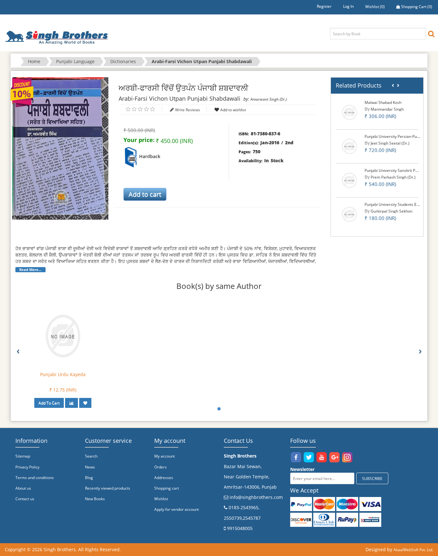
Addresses (163, 477)
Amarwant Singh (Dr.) (268, 99)
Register (324, 6)
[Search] (431, 33)
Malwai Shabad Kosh (383, 102)
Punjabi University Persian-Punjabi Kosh (400, 136)
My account (164, 456)
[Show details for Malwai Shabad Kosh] (349, 112)
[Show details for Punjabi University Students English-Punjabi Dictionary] (349, 214)
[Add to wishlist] (85, 403)
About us (23, 488)
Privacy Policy (27, 467)
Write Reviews (187, 110)
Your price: (139, 140)
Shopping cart (166, 488)
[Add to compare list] (71, 403)
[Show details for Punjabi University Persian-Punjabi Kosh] (349, 146)
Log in (348, 6)
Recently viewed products (107, 488)
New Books (95, 498)
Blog (89, 477)
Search (91, 456)
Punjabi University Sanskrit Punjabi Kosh (400, 170)
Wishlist (161, 498)
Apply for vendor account (176, 509)
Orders (160, 467)
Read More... (30, 269)
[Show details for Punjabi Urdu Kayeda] (63, 335)
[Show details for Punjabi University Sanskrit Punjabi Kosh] (349, 180)
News (90, 467)
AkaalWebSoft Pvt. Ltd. (413, 549)
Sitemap (22, 456)
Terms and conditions (34, 477)
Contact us (24, 498)
